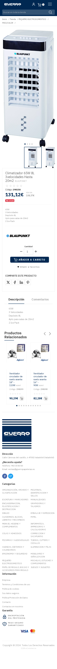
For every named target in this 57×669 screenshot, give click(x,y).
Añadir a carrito (32, 259)
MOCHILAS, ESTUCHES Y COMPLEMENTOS (42, 562)
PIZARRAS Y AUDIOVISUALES (15, 540)
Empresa (6, 580)
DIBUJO (5, 513)
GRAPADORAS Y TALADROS (38, 505)
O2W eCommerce (28, 648)
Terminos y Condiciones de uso (16, 584)
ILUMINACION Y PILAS (41, 547)
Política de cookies (10, 588)
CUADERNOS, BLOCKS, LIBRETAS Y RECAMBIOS (13, 518)
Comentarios (40, 299)
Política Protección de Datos (15, 597)
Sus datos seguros (10, 593)
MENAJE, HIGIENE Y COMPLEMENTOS (11, 525)
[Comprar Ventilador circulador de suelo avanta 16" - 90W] (45, 398)
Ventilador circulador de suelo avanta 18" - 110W (16, 379)
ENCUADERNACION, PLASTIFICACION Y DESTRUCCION (11, 506)
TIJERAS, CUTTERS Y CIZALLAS (40, 541)
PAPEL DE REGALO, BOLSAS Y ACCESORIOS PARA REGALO (15, 568)
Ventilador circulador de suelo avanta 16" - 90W (40, 379)
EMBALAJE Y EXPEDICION (42, 513)
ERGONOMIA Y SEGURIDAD (14, 553)
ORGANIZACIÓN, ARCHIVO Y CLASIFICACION (15, 491)
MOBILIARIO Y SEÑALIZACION (38, 555)
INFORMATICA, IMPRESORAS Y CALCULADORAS (38, 526)
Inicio (4, 19)
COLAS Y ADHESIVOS (11, 533)
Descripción (16, 299)
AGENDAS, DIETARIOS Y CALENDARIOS (13, 548)
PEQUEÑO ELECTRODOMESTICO (32, 19)
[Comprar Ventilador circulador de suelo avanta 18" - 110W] (21, 398)
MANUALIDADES (38, 499)
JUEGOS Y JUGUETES (40, 567)
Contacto (6, 602)
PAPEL (33, 517)
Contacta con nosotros (12, 606)
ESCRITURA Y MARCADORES (15, 499)
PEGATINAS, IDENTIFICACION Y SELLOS (39, 492)
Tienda (13, 19)
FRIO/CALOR (7, 23)
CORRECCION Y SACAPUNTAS (38, 535)
